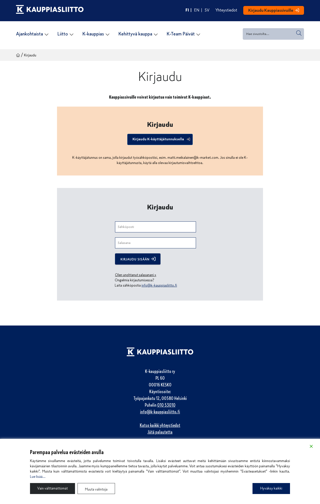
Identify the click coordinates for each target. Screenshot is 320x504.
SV (207, 10)
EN (197, 10)
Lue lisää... (38, 477)
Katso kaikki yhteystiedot (160, 425)
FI (187, 10)
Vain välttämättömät (52, 488)
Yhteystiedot (226, 10)
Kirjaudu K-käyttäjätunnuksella (158, 139)
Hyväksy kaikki (271, 488)
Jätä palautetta (160, 432)
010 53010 (166, 405)
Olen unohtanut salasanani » (135, 275)
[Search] (299, 33)
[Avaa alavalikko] (46, 34)
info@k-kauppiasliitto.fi (159, 285)
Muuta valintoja (96, 489)
